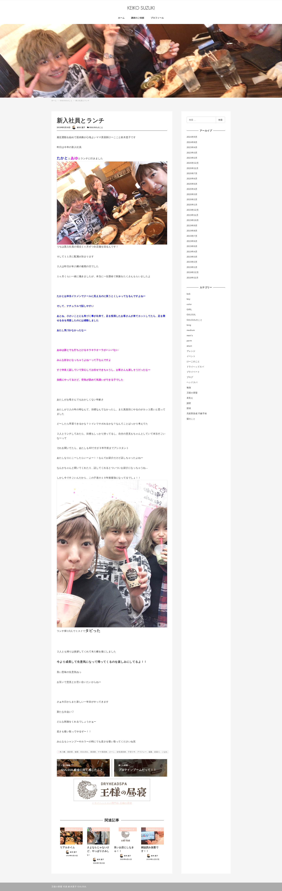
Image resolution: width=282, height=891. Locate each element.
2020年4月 (192, 189)
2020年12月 (193, 163)
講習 (189, 403)
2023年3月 (192, 152)
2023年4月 (192, 147)
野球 (189, 408)
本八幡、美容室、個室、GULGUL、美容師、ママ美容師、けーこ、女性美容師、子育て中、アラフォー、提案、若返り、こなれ (113, 752)
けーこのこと (193, 361)
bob (188, 294)
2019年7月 (192, 236)
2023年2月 (192, 158)
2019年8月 (192, 230)
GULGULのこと (96, 127)
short (189, 346)
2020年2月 (192, 199)
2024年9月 (192, 137)
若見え (190, 398)
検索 (220, 120)
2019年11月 (192, 215)
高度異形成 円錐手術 (197, 413)
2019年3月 (192, 257)
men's (190, 335)
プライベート (193, 372)
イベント (191, 356)
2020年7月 (192, 173)
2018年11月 (192, 277)
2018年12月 (193, 272)
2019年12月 (193, 210)
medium (191, 330)
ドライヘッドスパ (195, 366)
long (189, 325)
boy (188, 299)
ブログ (190, 377)
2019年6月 (192, 241)
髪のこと (191, 419)
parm (189, 340)
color (189, 304)
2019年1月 (192, 267)
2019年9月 (192, 225)
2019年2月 (192, 262)
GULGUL (191, 314)
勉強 (189, 387)
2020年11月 (192, 168)
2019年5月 (192, 246)
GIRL (189, 309)
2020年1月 (192, 204)
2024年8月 (192, 142)
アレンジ (191, 351)
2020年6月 (192, 178)
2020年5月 (192, 184)
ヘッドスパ (192, 382)
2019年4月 (192, 251)
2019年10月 (193, 220)
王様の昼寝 (192, 393)
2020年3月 (192, 194)
